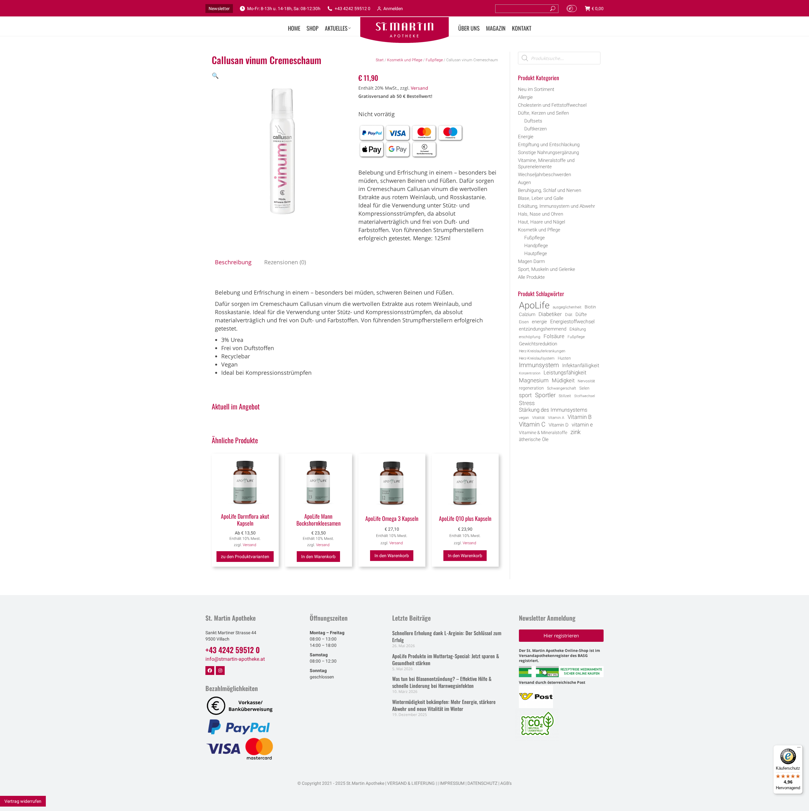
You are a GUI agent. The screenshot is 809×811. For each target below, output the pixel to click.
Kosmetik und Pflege (404, 60)
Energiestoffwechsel (572, 322)
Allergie (525, 97)
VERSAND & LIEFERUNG (411, 783)
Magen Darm (531, 261)
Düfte (581, 314)
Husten (564, 358)
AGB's (506, 783)
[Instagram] (220, 670)
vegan (524, 417)
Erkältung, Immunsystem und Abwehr (556, 206)
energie (539, 322)
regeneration (531, 388)
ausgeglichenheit (567, 307)
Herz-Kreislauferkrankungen (542, 351)
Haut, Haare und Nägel (541, 222)
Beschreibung (233, 262)
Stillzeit (565, 396)
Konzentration (529, 373)
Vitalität (538, 417)
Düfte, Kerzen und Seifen (543, 113)
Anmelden (393, 8)
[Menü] (799, 749)
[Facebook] (209, 670)
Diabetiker (550, 314)
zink (575, 432)
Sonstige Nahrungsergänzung (548, 152)
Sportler (545, 395)
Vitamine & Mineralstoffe (543, 432)
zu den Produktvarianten (245, 556)
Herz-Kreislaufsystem (537, 358)
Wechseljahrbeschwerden (544, 174)
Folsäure (554, 336)
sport (525, 395)
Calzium (527, 314)
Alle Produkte (531, 277)
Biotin (590, 306)
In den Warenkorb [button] (318, 556)
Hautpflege (535, 253)
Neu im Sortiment (536, 89)
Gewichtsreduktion (538, 344)
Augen (524, 182)
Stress (527, 403)
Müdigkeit (563, 381)
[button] (215, 75)
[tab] (233, 262)
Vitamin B (580, 417)
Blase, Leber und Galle (540, 198)
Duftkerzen (535, 129)
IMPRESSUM (452, 783)
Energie (525, 137)
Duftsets (533, 121)
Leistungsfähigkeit (565, 372)
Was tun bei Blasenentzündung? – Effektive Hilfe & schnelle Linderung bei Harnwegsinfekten (441, 682)
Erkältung (577, 329)
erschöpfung (529, 337)
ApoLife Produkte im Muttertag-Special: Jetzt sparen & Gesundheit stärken (445, 659)
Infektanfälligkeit (580, 365)
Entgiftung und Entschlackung (549, 144)
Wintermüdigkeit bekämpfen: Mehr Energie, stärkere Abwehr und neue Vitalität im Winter (444, 705)
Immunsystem (539, 365)
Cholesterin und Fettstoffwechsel (552, 105)
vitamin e (582, 424)
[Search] (552, 8)
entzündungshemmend (542, 329)
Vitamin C (532, 424)
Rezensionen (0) (285, 262)
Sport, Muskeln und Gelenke (546, 269)
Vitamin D (559, 425)
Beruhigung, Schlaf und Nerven (549, 190)
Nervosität (586, 381)
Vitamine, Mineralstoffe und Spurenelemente (546, 164)
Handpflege (536, 245)
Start (380, 60)
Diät (568, 314)
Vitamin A (556, 417)
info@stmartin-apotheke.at (235, 659)
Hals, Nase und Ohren (540, 214)
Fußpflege (434, 60)
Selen (584, 388)
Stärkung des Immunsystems (553, 410)
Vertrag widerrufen (22, 801)
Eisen (524, 321)
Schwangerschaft (561, 388)
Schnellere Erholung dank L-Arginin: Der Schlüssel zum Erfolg (446, 636)
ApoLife (534, 305)
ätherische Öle (534, 439)
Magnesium (534, 380)
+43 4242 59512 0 (352, 8)
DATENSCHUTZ (481, 783)
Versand (419, 88)
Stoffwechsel (584, 396)
